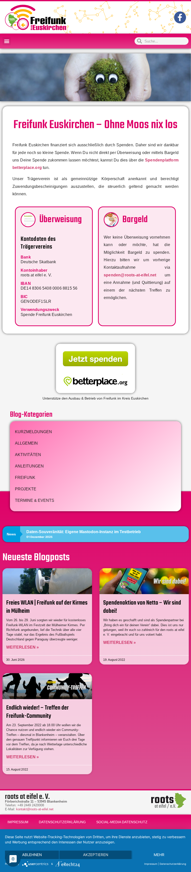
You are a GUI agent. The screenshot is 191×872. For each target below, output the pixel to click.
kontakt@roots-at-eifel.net (34, 809)
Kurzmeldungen (33, 432)
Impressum (17, 822)
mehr (159, 854)
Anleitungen (29, 466)
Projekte (25, 489)
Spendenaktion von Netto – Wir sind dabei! (142, 607)
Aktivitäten (28, 455)
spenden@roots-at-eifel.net (130, 275)
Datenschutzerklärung (62, 822)
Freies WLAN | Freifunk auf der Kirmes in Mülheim (47, 607)
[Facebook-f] (180, 17)
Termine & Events (34, 500)
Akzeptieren (95, 854)
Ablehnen (32, 854)
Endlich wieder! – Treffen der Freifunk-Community (37, 712)
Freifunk (25, 477)
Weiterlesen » (22, 647)
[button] (6, 41)
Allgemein (26, 443)
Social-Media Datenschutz (121, 822)
